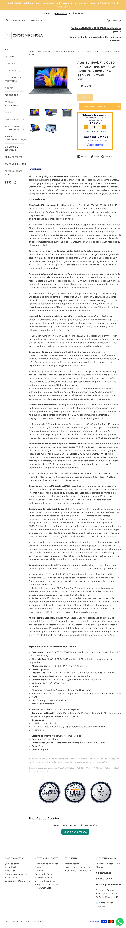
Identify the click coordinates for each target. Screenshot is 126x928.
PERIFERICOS (14, 95)
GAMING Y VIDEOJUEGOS (14, 103)
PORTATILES (14, 63)
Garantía (39, 870)
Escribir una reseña (75, 831)
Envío (38, 867)
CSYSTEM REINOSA (36, 922)
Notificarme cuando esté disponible (102, 106)
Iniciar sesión (72, 863)
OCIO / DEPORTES (14, 157)
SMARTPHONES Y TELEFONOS (14, 79)
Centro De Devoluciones (78, 870)
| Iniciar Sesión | (36, 20)
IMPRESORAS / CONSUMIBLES (14, 128)
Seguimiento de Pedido (77, 867)
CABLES (8, 112)
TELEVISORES (14, 119)
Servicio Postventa (45, 881)
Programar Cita (43, 888)
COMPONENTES (14, 71)
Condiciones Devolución (17, 881)
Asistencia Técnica (44, 877)
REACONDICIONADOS (14, 164)
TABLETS (14, 88)
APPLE (14, 50)
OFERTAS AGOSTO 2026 (13, 172)
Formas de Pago (43, 874)
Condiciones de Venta (46, 863)
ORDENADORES (14, 57)
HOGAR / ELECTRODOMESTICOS (14, 139)
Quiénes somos (12, 863)
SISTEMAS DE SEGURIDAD (14, 148)
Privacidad (10, 867)
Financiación (11, 877)
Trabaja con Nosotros (16, 874)
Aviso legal (10, 870)
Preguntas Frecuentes (46, 884)
